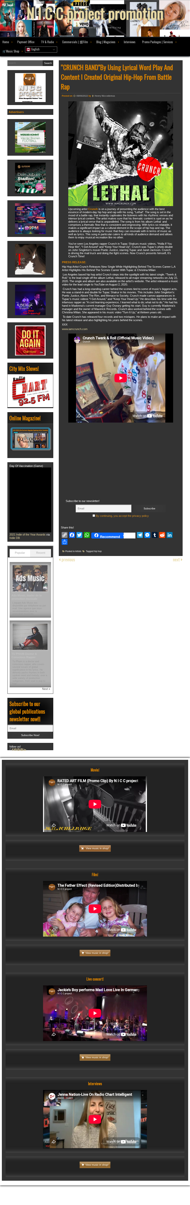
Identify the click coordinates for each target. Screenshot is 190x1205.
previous (67, 559)
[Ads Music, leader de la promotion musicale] (30, 578)
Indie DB (14, 537)
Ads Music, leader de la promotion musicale (27, 597)
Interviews (129, 42)
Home (5, 42)
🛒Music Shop (10, 51)
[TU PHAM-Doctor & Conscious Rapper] (30, 637)
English (35, 49)
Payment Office (25, 42)
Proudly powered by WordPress (81, 1182)
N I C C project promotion (95, 13)
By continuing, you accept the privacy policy (122, 515)
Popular (20, 552)
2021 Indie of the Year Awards (27, 534)
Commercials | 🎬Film (75, 42)
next (177, 559)
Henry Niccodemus (105, 96)
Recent (40, 552)
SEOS (122, 1182)
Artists (78, 551)
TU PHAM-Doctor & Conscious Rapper (24, 655)
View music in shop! (97, 848)
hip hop (98, 551)
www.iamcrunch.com (75, 329)
